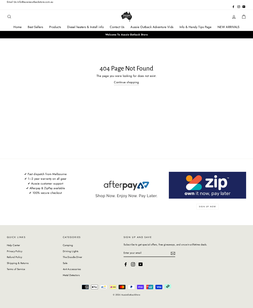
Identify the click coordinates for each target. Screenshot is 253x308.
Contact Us (117, 27)
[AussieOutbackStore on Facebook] (126, 264)
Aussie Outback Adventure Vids (151, 27)
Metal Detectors (71, 275)
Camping (68, 245)
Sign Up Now (207, 206)
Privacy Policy (14, 251)
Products (55, 27)
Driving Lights (70, 251)
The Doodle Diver (72, 257)
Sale (65, 263)
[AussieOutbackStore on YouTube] (141, 264)
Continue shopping (126, 82)
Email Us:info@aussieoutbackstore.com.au (30, 2)
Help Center (13, 245)
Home (17, 27)
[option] (126, 35)
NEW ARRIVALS (229, 27)
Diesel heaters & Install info (85, 27)
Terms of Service (16, 269)
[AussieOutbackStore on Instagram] (133, 264)
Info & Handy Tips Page (195, 27)
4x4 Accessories (72, 269)
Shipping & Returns (18, 263)
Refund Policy (14, 257)
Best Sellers (35, 27)
